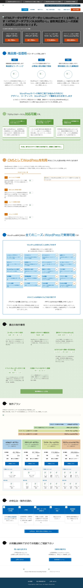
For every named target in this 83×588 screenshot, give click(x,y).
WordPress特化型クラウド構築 (53, 1)
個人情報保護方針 (40, 581)
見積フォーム (59, 559)
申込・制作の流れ (50, 9)
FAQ (59, 9)
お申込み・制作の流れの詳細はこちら (41, 531)
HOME (25, 9)
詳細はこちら (12, 463)
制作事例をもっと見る (41, 391)
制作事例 (32, 9)
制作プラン (40, 9)
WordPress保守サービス (14, 1)
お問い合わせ (66, 9)
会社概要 (30, 581)
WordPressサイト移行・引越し (32, 1)
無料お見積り (76, 9)
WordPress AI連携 (70, 1)
